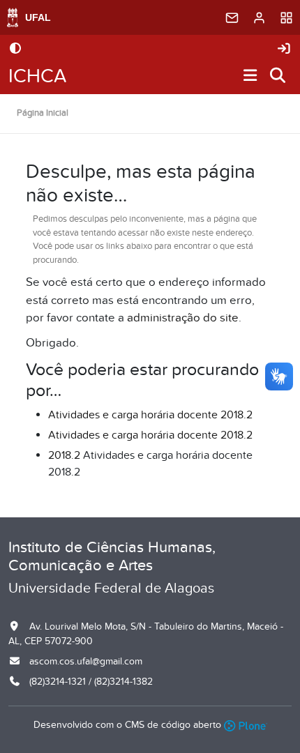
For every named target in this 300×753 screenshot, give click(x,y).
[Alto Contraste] (15, 49)
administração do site (183, 318)
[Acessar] (284, 49)
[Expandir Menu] (250, 76)
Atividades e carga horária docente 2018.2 (150, 415)
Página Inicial (42, 113)
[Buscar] (278, 76)
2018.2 (64, 455)
